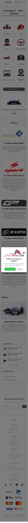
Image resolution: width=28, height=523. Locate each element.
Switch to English (10, 269)
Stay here (19, 269)
